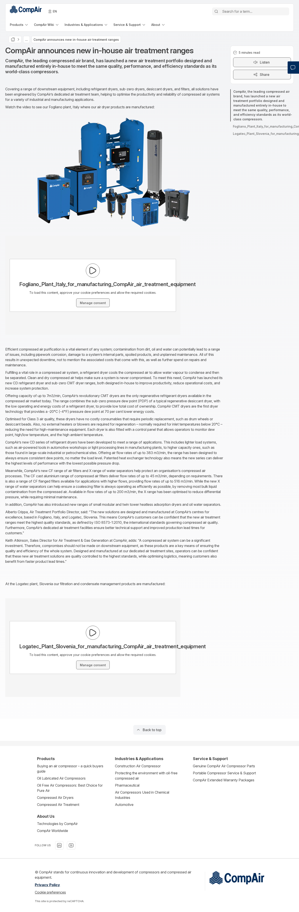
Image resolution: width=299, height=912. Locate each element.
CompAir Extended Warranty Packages (223, 780)
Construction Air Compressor (138, 766)
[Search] (216, 11)
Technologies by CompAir (57, 823)
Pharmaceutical (127, 785)
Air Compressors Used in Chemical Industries (142, 795)
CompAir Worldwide (52, 830)
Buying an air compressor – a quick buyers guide (70, 768)
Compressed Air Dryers (55, 797)
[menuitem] (19, 24)
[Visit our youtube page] (71, 845)
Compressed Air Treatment (58, 804)
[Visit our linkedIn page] (59, 845)
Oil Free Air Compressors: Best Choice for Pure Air (70, 788)
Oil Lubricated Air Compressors (61, 778)
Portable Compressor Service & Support (224, 773)
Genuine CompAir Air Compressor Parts (224, 766)
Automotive (124, 804)
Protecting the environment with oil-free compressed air (146, 775)
